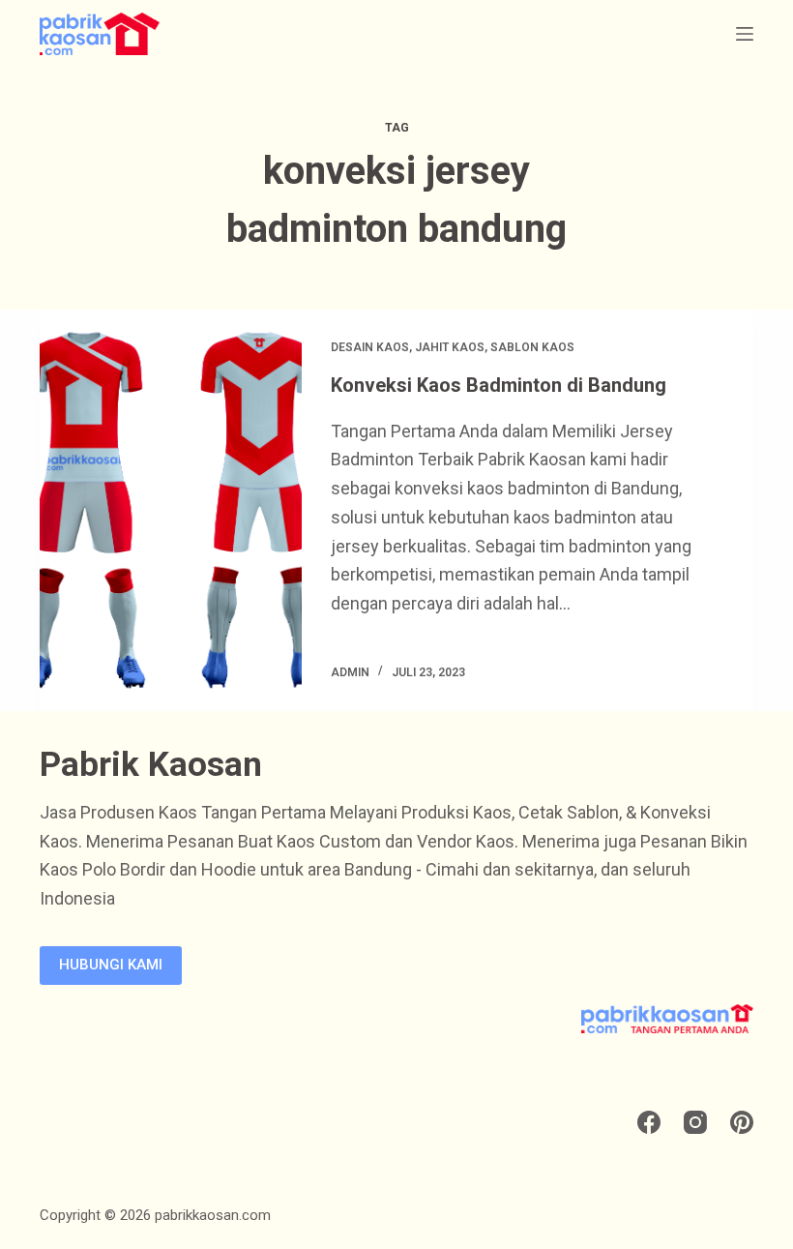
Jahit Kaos (450, 347)
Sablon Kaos (532, 347)
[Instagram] (695, 1122)
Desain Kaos (370, 347)
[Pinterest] (741, 1122)
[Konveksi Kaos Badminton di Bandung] (171, 510)
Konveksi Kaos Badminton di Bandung (498, 385)
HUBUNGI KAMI (110, 964)
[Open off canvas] (744, 34)
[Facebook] (649, 1122)
